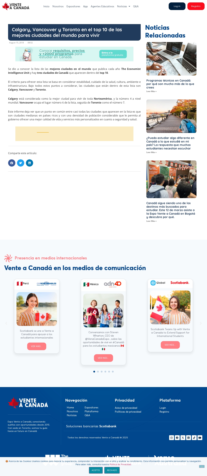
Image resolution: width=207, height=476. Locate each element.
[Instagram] (171, 437)
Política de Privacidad (120, 464)
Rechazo (112, 470)
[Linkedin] (188, 437)
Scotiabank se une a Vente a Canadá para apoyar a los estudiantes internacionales (37, 334)
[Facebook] (177, 437)
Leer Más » (151, 91)
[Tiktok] (194, 437)
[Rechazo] (202, 466)
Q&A (136, 6)
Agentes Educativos (102, 6)
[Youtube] (199, 437)
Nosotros (58, 6)
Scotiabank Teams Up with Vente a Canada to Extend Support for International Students (170, 333)
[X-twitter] (182, 437)
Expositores (73, 6)
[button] (11, 163)
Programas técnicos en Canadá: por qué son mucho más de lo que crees (170, 84)
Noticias (122, 6)
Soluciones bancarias (91, 426)
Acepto (96, 470)
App (85, 6)
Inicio (46, 6)
